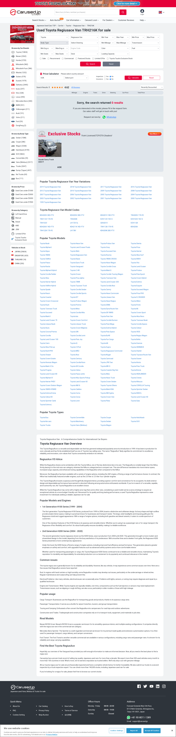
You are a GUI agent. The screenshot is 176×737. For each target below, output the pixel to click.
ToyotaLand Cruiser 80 (48, 374)
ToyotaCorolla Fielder (48, 274)
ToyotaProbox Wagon (78, 301)
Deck (73, 54)
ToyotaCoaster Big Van (109, 370)
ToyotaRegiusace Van (78, 255)
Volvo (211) (20, 117)
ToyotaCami (44, 343)
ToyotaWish (74, 251)
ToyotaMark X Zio (47, 366)
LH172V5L (74, 223)
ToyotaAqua (45, 251)
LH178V (73, 230)
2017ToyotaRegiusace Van (111, 187)
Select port (69, 78)
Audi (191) (20, 113)
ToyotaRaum (45, 293)
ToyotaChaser (45, 355)
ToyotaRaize (75, 259)
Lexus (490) (20, 97)
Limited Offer (21, 234)
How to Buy (69, 706)
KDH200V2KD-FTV (47, 215)
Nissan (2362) (21, 56)
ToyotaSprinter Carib (48, 401)
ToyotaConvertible (77, 417)
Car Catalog (43, 706)
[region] (88, 731)
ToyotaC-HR (75, 270)
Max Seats (60, 54)
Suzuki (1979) (21, 81)
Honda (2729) (21, 60)
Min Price (135, 37)
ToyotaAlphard (45, 247)
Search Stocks (38, 20)
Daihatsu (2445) (22, 85)
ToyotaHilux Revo (137, 316)
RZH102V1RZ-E (137, 219)
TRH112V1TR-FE (46, 219)
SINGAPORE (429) (21, 256)
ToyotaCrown (75, 274)
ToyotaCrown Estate (48, 359)
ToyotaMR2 (74, 351)
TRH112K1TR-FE (106, 227)
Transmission (137, 43)
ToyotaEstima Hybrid (108, 328)
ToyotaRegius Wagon (139, 335)
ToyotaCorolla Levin (77, 335)
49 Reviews (75, 87)
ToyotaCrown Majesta (78, 328)
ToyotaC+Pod (75, 347)
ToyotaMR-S (105, 366)
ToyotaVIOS (135, 332)
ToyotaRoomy (105, 255)
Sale (44, 58)
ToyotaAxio (74, 355)
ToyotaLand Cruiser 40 (139, 397)
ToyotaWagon (105, 425)
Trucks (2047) (21, 166)
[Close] (172, 730)
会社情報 (68, 715)
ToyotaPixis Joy (76, 339)
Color (103, 48)
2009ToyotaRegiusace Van (111, 191)
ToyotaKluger (105, 355)
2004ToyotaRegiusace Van (141, 195)
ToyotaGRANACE (137, 347)
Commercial (69, 58)
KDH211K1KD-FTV (77, 227)
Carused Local (91, 20)
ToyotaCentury (76, 359)
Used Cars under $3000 (24, 194)
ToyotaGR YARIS (106, 312)
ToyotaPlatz (105, 401)
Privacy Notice (51, 734)
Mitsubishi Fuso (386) (24, 68)
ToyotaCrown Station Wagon (51, 385)
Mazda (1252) (21, 72)
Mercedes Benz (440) (24, 101)
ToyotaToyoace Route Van (141, 355)
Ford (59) (19, 121)
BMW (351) (20, 105)
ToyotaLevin (75, 401)
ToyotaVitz (135, 263)
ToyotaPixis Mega (107, 324)
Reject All (134, 730)
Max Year (120, 37)
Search (92, 64)
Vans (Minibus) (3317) (24, 162)
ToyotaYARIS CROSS (108, 259)
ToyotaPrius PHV (137, 293)
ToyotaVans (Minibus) (78, 425)
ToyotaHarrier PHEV (47, 382)
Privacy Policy (44, 710)
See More (153, 134)
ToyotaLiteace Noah (47, 324)
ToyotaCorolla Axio (107, 286)
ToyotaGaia (135, 401)
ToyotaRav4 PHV (46, 351)
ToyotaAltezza (136, 382)
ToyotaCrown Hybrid (138, 278)
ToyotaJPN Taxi (106, 362)
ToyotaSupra (105, 347)
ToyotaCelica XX (46, 397)
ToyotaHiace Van (76, 243)
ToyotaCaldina (75, 389)
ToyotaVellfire (45, 259)
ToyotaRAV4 (136, 259)
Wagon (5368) (21, 146)
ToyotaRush (44, 305)
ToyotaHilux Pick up (47, 347)
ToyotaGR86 (105, 305)
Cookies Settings (116, 730)
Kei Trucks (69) (21, 174)
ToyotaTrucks (45, 425)
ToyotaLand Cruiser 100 (49, 339)
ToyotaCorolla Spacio (139, 324)
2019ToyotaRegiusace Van (50, 187)
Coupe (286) (20, 142)
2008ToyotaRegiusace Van (141, 191)
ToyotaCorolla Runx (77, 362)
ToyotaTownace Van (108, 278)
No (112, 76)
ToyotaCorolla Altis (77, 312)
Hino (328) (20, 93)
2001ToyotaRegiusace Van (111, 198)
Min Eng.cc (45, 48)
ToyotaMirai (74, 309)
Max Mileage (121, 43)
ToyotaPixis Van (106, 316)
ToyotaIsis (74, 316)
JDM (17, 229)
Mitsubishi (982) (22, 64)
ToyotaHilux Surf (137, 255)
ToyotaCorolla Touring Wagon (111, 274)
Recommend (55, 58)
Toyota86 (134, 309)
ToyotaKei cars (45, 421)
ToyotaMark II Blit (107, 389)
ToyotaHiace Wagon (108, 263)
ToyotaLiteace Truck (78, 324)
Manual (18, 218)
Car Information (72, 20)
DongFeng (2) (21, 125)
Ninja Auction (44, 715)
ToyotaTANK (75, 282)
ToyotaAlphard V (46, 378)
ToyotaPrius (135, 247)
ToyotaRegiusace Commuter (111, 351)
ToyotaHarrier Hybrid (48, 282)
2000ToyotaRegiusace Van (141, 198)
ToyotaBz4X (105, 335)
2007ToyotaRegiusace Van (50, 195)
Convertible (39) (22, 158)
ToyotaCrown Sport (138, 312)
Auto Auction (56, 19)
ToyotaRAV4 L (136, 393)
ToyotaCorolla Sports (78, 293)
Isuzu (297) (20, 89)
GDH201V (104, 223)
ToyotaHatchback (137, 417)
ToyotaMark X (105, 270)
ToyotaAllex (105, 374)
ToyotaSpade (45, 289)
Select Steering (77, 43)
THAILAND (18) (20, 259)
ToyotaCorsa (75, 397)
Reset (111, 64)
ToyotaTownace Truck (48, 309)
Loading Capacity (108, 54)
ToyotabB (104, 343)
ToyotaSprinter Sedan (139, 389)
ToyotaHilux (44, 278)
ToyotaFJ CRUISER (138, 297)
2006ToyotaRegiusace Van (80, 195)
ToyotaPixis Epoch (138, 274)
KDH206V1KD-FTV (47, 227)
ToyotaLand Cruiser (138, 266)
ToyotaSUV (135, 421)
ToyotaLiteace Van (107, 297)
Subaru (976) (21, 77)
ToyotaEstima (136, 282)
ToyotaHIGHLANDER (138, 374)
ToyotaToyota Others (108, 385)
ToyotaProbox (136, 270)
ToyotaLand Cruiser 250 (109, 282)
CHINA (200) (19, 263)
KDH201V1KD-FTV (107, 215)
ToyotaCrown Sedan (108, 382)
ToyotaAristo (136, 362)
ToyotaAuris (44, 328)
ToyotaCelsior (136, 328)
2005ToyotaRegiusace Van (111, 195)
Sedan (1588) (21, 138)
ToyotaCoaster (45, 297)
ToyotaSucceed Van (108, 251)
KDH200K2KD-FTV (107, 230)
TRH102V (43, 223)
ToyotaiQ (73, 343)
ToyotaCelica (75, 370)
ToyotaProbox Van (107, 243)
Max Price (150, 37)
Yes (107, 76)
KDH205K (134, 227)
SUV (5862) (20, 154)
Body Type (45, 43)
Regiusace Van (76, 37)
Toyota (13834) (22, 52)
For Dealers (107, 20)
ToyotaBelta (135, 339)
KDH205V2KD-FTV (77, 215)
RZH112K (134, 223)
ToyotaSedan (105, 421)
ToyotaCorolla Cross (108, 266)
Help (142, 20)
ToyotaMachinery (77, 421)
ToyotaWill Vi (75, 385)
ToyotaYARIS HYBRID (48, 389)
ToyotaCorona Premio (48, 332)
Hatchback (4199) (22, 150)
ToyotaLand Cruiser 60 (79, 382)
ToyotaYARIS (45, 255)
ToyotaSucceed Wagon (140, 289)
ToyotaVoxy (105, 247)
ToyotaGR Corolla (77, 366)
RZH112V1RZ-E (106, 219)
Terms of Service (71, 710)
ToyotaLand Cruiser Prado (80, 247)
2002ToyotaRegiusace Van (80, 198)
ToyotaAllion (136, 301)
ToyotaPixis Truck (137, 366)
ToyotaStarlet (136, 351)
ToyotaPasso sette (77, 374)
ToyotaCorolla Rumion (109, 320)
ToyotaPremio (75, 305)
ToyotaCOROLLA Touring (140, 385)
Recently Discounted (149, 87)
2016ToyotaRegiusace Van (141, 187)
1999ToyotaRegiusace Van (50, 202)
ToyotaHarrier (136, 251)
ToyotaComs (75, 393)
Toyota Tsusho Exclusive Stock (21, 239)
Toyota (43, 37)
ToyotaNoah (44, 243)
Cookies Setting (19, 715)
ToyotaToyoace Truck (78, 286)
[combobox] (87, 12)
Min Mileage (106, 43)
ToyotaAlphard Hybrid (48, 270)
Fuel (133, 48)
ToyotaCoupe (105, 417)
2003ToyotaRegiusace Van (50, 198)
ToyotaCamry (105, 289)
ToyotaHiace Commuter (109, 293)
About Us (16, 706)
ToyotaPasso (45, 263)
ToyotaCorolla (45, 335)
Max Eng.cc (60, 48)
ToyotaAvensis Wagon (48, 362)
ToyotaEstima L (46, 405)
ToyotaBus (44, 417)
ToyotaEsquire (136, 286)
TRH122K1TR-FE (46, 230)
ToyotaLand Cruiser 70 (48, 320)
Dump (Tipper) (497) (23, 170)
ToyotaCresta (136, 378)
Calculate (135, 78)
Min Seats (44, 54)
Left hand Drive (21, 214)
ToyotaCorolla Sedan (78, 289)
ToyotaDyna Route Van (109, 309)
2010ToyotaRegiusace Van (80, 191)
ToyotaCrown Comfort (79, 320)
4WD (17, 226)
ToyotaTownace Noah (139, 320)
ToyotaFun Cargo (107, 339)
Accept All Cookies (152, 730)
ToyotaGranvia (136, 343)
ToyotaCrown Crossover (49, 301)
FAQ (14, 710)
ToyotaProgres (45, 370)
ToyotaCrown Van (107, 397)
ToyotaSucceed (46, 312)
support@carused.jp (140, 721)
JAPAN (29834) (20, 252)
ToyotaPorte (136, 305)
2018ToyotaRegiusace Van (80, 187)
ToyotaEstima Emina (48, 393)
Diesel (17, 222)
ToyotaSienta (136, 243)
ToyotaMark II (45, 316)
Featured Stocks (84, 58)
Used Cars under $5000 (24, 198)
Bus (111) (19, 178)
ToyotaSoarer (136, 359)
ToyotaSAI (74, 332)
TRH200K (73, 219)
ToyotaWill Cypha (107, 393)
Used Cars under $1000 (24, 191)
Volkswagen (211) (23, 109)
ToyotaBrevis (136, 370)
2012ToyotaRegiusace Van (50, 191)
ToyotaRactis (45, 266)
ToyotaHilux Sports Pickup (80, 378)
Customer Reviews (126, 20)
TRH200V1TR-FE (137, 215)
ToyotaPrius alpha (77, 278)
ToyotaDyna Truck (77, 263)
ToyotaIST (74, 297)
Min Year (105, 37)
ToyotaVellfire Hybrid (48, 286)
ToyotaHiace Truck (107, 378)
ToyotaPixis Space (107, 332)
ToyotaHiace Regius (108, 301)
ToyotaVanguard (76, 266)
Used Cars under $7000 (24, 202)
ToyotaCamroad (106, 359)
